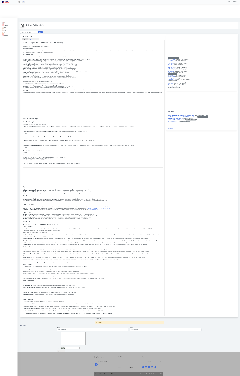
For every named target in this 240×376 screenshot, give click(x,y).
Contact (141, 373)
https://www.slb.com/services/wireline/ (101, 206)
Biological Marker (171, 76)
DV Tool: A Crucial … (176, 119)
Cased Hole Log (171, 67)
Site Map (146, 373)
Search (40, 32)
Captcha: (59, 348)
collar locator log (171, 71)
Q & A (5, 27)
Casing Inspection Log (172, 88)
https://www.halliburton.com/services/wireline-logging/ (99, 208)
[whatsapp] (155, 366)
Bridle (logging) (171, 63)
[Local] (19, 2)
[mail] (143, 366)
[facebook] (96, 364)
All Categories (170, 128)
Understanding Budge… (182, 116)
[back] (238, 374)
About (229, 1)
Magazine (131, 367)
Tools (5, 30)
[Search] (23, 2)
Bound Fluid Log (171, 82)
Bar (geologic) (170, 75)
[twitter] (152, 366)
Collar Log (170, 72)
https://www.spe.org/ (93, 209)
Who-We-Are (151, 373)
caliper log (170, 64)
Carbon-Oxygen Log (172, 79)
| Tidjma (112, 373)
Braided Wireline (171, 61)
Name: (58, 327)
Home (5, 22)
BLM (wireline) (170, 60)
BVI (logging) (170, 83)
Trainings (120, 367)
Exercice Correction (28, 165)
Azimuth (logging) (171, 59)
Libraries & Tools (121, 365)
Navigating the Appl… (181, 115)
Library (5, 32)
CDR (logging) (170, 84)
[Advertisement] (37, 9)
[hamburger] (15, 2)
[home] (6, 2)
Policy (161, 373)
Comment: (59, 345)
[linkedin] (146, 366)
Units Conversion (132, 363)
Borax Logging (171, 78)
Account (234, 1)
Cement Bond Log (171, 69)
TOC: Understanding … (173, 121)
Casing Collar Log (171, 68)
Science (6, 35)
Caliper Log (170, 65)
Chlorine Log (170, 86)
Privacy (157, 373)
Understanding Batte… (175, 118)
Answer (25, 129)
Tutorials (6, 25)
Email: (131, 327)
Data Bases (131, 365)
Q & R (119, 363)
